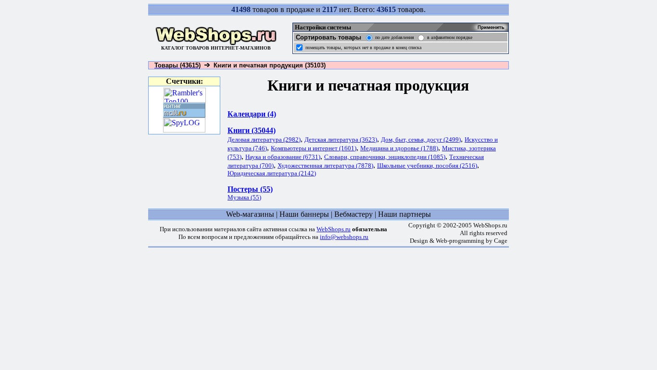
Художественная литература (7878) (325, 165)
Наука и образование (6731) (282, 156)
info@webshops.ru (344, 236)
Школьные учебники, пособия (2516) (427, 165)
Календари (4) (251, 114)
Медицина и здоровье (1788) (399, 148)
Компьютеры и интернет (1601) (313, 148)
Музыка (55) (244, 197)
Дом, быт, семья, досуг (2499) (421, 139)
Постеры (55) (250, 189)
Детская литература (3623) (340, 139)
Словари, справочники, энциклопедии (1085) (384, 156)
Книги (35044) (251, 130)
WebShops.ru (333, 229)
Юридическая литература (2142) (271, 173)
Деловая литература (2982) (264, 139)
